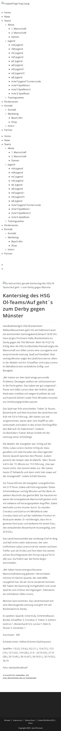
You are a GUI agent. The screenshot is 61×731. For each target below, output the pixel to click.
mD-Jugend (17, 57)
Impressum (17, 720)
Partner (8, 129)
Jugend (11, 40)
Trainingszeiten (16, 97)
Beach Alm (17, 117)
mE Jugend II (17, 73)
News (7, 16)
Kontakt (8, 105)
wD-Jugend (17, 65)
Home (7, 12)
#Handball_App (22, 675)
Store (30, 723)
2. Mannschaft (18, 32)
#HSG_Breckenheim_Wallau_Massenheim (19, 678)
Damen (15, 36)
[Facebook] (5, 264)
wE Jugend (16, 77)
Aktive (11, 24)
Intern (11, 125)
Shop (14, 121)
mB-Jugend (17, 48)
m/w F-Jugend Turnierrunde (26, 81)
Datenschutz (30, 720)
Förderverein (11, 101)
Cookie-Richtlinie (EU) (46, 720)
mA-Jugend (17, 44)
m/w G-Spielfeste (20, 93)
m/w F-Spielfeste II (20, 89)
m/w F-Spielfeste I (20, 85)
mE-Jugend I (17, 69)
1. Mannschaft (18, 28)
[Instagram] (5, 268)
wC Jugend (16, 61)
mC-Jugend (17, 53)
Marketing (13, 113)
